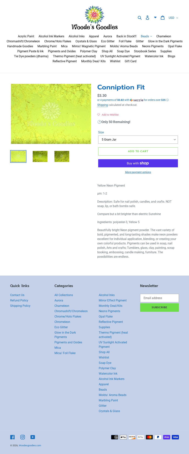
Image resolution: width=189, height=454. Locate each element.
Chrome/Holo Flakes (67, 316)
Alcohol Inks (107, 295)
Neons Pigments (109, 311)
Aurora (58, 300)
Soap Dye (105, 363)
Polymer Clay (107, 368)
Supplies (104, 327)
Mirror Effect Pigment (113, 300)
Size (101, 132)
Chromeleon (62, 322)
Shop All (104, 352)
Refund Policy (19, 300)
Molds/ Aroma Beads (112, 395)
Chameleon (61, 306)
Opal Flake (106, 316)
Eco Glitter (61, 327)
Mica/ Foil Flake (64, 353)
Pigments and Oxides (68, 342)
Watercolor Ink (108, 373)
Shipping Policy (20, 306)
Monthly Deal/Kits (110, 306)
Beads (103, 389)
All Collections (63, 295)
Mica (57, 347)
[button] (138, 100)
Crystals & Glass (109, 411)
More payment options (138, 172)
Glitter (102, 405)
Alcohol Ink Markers (111, 379)
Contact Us (17, 295)
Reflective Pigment (111, 322)
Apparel (104, 384)
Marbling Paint (108, 400)
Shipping (102, 105)
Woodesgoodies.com (30, 445)
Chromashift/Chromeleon (71, 311)
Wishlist (104, 357)
